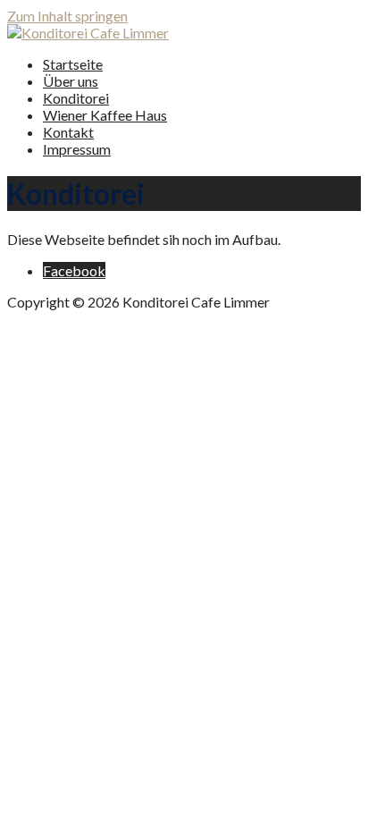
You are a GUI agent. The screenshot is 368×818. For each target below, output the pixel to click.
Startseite (73, 63)
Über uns (70, 80)
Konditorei (76, 97)
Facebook (74, 270)
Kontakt (68, 131)
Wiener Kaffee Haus (105, 114)
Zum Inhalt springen (67, 15)
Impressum (77, 148)
